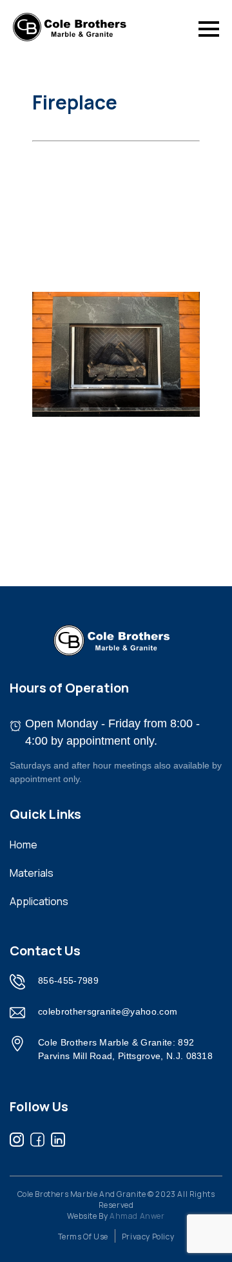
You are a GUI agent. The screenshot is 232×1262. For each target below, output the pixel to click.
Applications (39, 901)
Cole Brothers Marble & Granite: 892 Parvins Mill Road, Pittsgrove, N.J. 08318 (125, 1049)
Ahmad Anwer (137, 1215)
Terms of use (83, 1236)
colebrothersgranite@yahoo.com (107, 1011)
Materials (31, 873)
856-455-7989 (68, 980)
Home (23, 844)
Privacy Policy (148, 1236)
